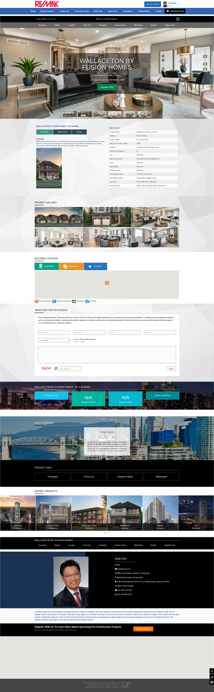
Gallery (57, 25)
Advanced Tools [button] (177, 11)
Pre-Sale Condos (82, 11)
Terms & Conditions (109, 682)
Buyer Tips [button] (113, 11)
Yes (82, 342)
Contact (159, 11)
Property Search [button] (47, 11)
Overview (42, 25)
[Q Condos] (196, 513)
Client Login (120, 682)
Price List (87, 25)
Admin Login (87, 682)
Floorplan (103, 25)
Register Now (170, 25)
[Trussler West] (18, 513)
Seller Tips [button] (98, 11)
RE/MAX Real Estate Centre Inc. (132, 573)
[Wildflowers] (89, 513)
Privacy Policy (96, 682)
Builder (153, 25)
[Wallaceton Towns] (53, 513)
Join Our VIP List (152, 4)
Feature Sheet (120, 25)
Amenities (97, 266)
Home (33, 11)
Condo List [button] (64, 11)
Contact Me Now (143, 629)
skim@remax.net (123, 569)
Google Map (48, 266)
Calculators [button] (128, 11)
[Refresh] (55, 368)
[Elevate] (125, 513)
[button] (107, 283)
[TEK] (160, 513)
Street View (73, 266)
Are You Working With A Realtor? (84, 339)
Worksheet (138, 25)
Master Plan (62, 132)
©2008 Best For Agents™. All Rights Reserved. (103, 685)
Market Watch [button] (144, 11)
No (77, 342)
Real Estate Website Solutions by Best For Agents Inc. (103, 687)
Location (71, 25)
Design (79, 132)
